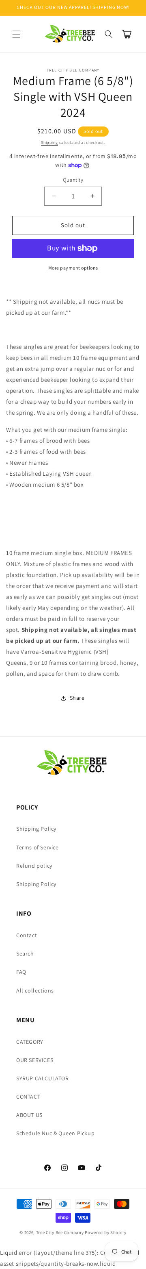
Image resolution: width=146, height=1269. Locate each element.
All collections (35, 990)
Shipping (49, 142)
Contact (26, 935)
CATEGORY (29, 1041)
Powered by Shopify (106, 1232)
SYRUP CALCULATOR (42, 1078)
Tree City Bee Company (60, 1232)
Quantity (73, 179)
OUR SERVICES (34, 1060)
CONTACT (28, 1096)
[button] (16, 34)
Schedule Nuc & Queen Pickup (55, 1133)
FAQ (21, 971)
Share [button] (77, 697)
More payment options (73, 268)
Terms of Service (37, 847)
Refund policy (34, 865)
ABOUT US (29, 1115)
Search (25, 953)
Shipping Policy (36, 828)
